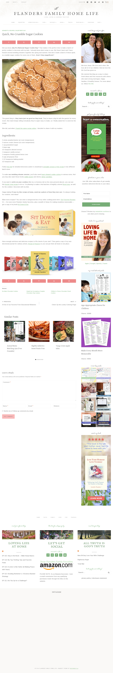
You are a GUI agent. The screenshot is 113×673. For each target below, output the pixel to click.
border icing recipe (11, 184)
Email (30, 406)
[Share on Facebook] (9, 42)
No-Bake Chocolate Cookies (10, 291)
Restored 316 (74, 668)
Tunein (105, 263)
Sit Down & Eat (23, 204)
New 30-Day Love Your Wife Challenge (91, 555)
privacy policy (86, 578)
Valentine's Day (20, 30)
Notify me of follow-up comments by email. (18, 411)
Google (92, 263)
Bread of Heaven (34, 244)
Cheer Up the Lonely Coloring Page (64, 303)
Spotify (98, 263)
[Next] (71, 339)
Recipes (11, 30)
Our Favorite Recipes (68, 200)
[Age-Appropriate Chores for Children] (96, 287)
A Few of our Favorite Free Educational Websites (19, 303)
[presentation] (14, 331)
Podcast (23, 2)
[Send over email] (69, 42)
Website (56, 406)
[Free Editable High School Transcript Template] (103, 405)
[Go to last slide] (7, 339)
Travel (70, 22)
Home (7, 2)
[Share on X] (24, 42)
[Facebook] (91, 2)
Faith (45, 517)
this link (9, 167)
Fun (66, 517)
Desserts (5, 30)
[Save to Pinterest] (39, 42)
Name (5, 406)
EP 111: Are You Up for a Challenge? (14, 580)
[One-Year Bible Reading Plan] (103, 419)
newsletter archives (102, 211)
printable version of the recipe (53, 167)
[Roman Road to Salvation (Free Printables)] (88, 419)
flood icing (66, 184)
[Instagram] (87, 2)
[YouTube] (95, 2)
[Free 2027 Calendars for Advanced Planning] (103, 375)
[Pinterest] (102, 2)
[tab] (35, 359)
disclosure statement (99, 578)
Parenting (21, 22)
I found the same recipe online (25, 128)
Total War (81, 564)
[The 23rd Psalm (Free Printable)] (88, 405)
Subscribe (91, 22)
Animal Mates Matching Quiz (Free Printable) (14, 348)
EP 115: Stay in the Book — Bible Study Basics (18, 556)
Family (53, 517)
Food (60, 517)
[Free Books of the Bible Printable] (103, 390)
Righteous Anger (83, 559)
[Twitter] (99, 2)
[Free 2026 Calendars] (88, 375)
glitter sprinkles (46, 177)
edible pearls (28, 177)
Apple (87, 263)
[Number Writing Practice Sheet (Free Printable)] (88, 390)
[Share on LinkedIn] (54, 42)
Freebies (73, 517)
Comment (7, 382)
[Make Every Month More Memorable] (96, 332)
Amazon (58, 574)
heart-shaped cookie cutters (51, 174)
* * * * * (19, 552)
